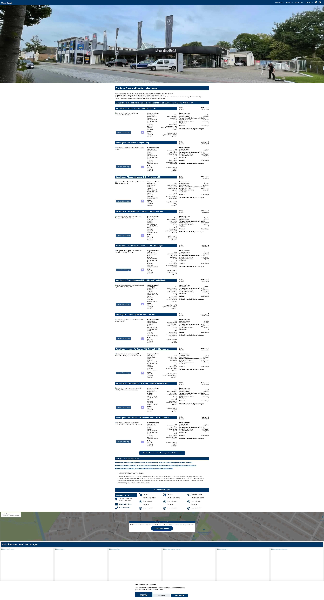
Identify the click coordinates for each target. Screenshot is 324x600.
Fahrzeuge (278, 2)
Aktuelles (298, 2)
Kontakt (308, 2)
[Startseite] (6, 2)
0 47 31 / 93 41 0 (124, 507)
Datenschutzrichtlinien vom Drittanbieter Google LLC (177, 524)
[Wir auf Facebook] (316, 2)
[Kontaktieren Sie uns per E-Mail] (320, 2)
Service (288, 2)
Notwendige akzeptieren (143, 594)
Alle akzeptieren (179, 595)
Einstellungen (161, 595)
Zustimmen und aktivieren (162, 528)
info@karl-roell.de (125, 504)
